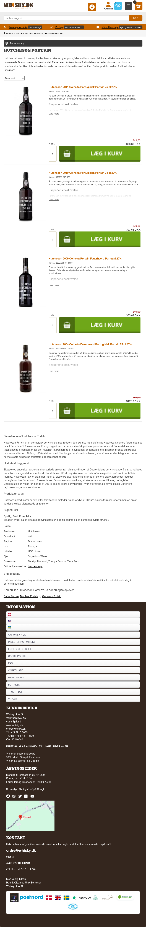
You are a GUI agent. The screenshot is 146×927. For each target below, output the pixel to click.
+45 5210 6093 (18, 863)
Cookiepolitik (17, 656)
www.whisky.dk (14, 725)
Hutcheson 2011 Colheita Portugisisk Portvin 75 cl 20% (83, 87)
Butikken (14, 684)
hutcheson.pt (35, 566)
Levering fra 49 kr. (18, 27)
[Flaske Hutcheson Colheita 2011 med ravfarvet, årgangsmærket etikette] (26, 135)
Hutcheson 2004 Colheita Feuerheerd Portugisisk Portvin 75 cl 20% (90, 344)
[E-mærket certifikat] (118, 6)
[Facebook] (92, 6)
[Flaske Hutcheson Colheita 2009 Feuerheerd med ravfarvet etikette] (26, 306)
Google (41, 789)
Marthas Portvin (29, 596)
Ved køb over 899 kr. (74, 27)
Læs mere (9, 70)
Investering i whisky (21, 641)
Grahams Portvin (51, 596)
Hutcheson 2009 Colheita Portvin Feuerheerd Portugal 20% (85, 258)
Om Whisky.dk (17, 634)
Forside (9, 33)
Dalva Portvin (11, 596)
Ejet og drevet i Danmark (131, 27)
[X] (20, 797)
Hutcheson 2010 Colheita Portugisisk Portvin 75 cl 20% (83, 173)
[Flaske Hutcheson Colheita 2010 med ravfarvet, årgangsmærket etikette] (26, 220)
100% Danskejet (110, 27)
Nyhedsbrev (16, 677)
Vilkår (12, 699)
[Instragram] (14, 797)
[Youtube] (32, 797)
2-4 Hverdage (35, 27)
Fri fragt (59, 27)
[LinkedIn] (26, 797)
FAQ (10, 663)
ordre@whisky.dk (15, 728)
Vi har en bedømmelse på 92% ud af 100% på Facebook (23, 755)
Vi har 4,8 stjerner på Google (22, 760)
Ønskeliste (15, 670)
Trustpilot (15, 691)
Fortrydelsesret (19, 649)
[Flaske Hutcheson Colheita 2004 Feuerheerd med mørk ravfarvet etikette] (26, 392)
